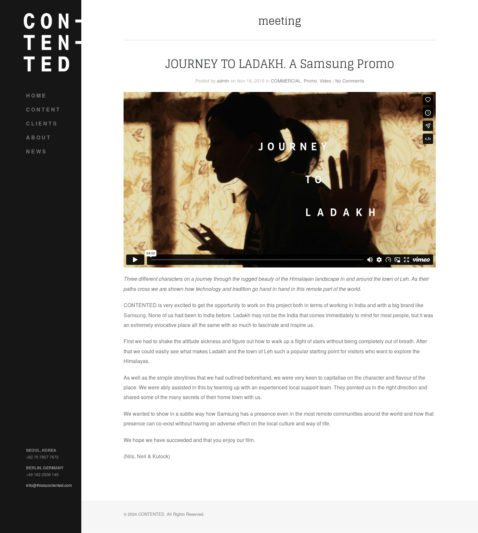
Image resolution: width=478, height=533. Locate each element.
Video (325, 80)
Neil (141, 456)
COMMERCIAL (286, 80)
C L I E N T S (41, 123)
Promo (310, 80)
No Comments (349, 80)
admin (223, 80)
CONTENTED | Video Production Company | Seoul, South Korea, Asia (52, 42)
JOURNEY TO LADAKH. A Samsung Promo (279, 63)
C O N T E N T (43, 109)
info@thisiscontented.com (49, 485)
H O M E (36, 95)
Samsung (135, 315)
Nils (129, 456)
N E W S (36, 151)
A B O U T (38, 137)
